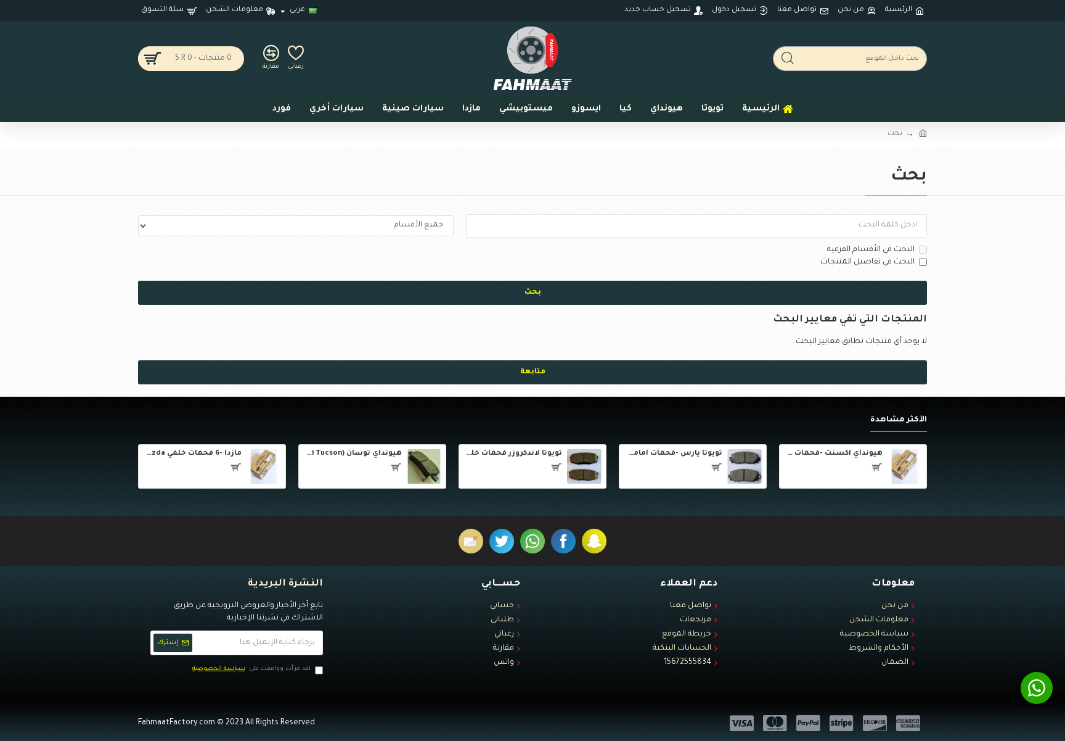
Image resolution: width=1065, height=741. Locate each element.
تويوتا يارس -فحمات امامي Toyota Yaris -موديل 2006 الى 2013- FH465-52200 (673, 454)
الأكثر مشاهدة (898, 420)
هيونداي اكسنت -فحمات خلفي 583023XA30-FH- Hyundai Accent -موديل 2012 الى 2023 (833, 454)
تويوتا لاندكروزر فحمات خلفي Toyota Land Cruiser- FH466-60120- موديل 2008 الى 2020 (512, 454)
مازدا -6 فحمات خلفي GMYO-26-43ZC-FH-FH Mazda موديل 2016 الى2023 (192, 454)
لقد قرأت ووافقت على (251, 669)
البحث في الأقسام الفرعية (871, 250)
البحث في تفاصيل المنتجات (867, 262)
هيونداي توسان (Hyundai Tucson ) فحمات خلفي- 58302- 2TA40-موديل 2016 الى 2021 (352, 454)
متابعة (532, 372)
